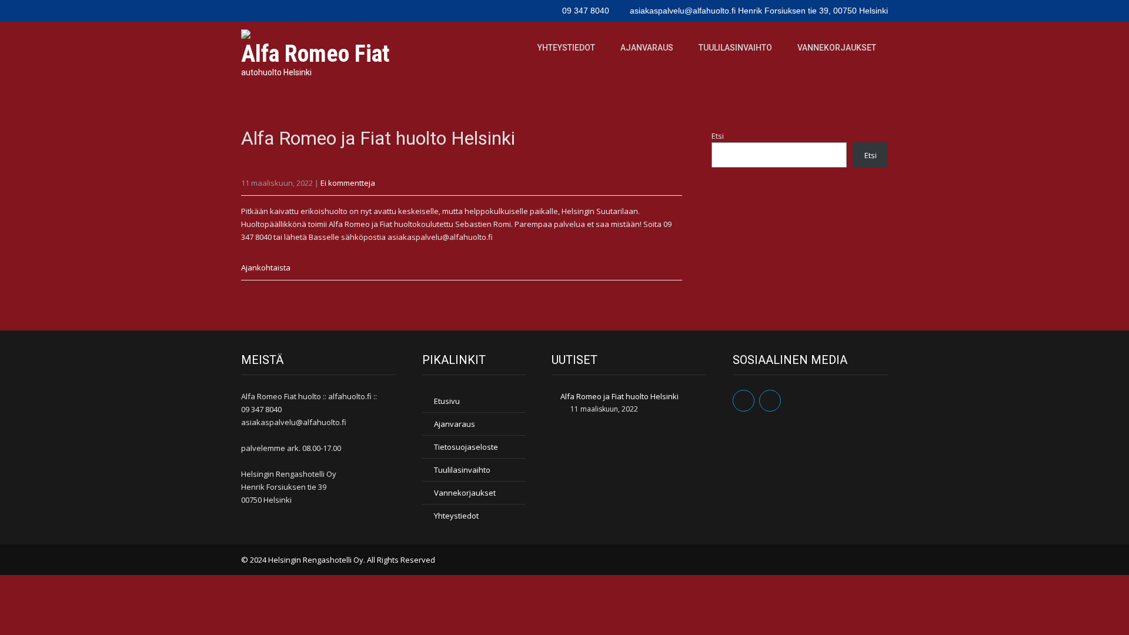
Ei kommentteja (347, 183)
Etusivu (447, 401)
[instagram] (770, 401)
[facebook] (743, 401)
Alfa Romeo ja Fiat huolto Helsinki (619, 396)
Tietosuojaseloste (466, 447)
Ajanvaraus (646, 47)
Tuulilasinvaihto (735, 47)
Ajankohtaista (265, 267)
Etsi (718, 136)
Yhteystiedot (566, 47)
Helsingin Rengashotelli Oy (315, 559)
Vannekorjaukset (836, 47)
